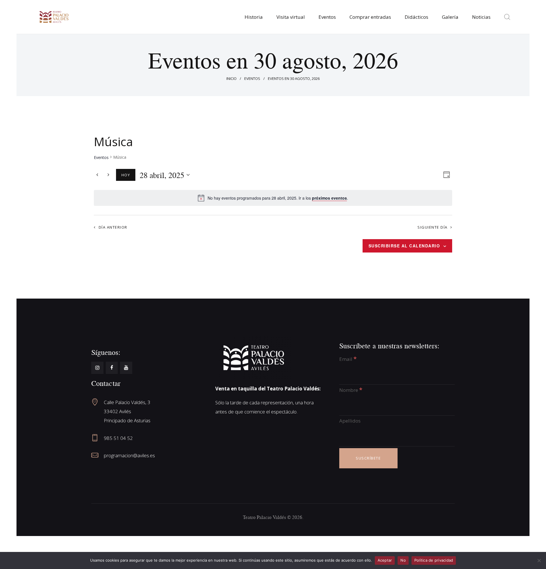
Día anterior (113, 227)
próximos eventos (329, 198)
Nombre (350, 390)
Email (348, 359)
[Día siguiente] (108, 174)
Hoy (125, 174)
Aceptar (385, 560)
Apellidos (350, 420)
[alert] (278, 198)
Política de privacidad (433, 560)
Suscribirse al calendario (404, 246)
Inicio (231, 78)
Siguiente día (432, 227)
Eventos (252, 78)
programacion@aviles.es (129, 455)
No (403, 560)
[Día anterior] (97, 174)
